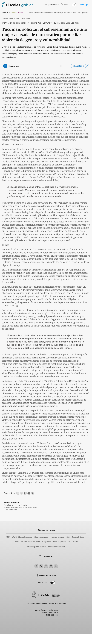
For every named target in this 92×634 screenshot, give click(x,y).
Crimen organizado (41, 537)
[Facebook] (36, 566)
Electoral (75, 537)
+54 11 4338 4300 (51, 615)
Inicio (6, 12)
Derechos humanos (56, 537)
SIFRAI (75, 542)
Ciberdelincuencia (25, 537)
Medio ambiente (20, 542)
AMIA (8, 537)
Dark (53, 583)
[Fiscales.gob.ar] (17, 5)
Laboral (83, 537)
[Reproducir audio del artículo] (5, 66)
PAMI (38, 542)
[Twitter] (41, 566)
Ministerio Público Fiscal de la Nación (52, 603)
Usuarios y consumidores (36, 547)
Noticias (31, 542)
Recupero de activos (49, 542)
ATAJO (14, 537)
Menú (82, 5)
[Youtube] (46, 566)
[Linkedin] (56, 566)
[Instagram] (51, 566)
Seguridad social (64, 542)
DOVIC (68, 537)
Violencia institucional (56, 547)
